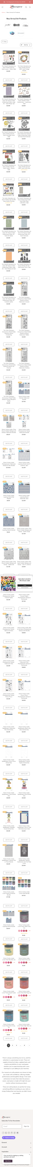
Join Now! (8, 1161)
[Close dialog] (32, 576)
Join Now (24, 585)
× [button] (29, 1154)
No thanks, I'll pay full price (24, 587)
